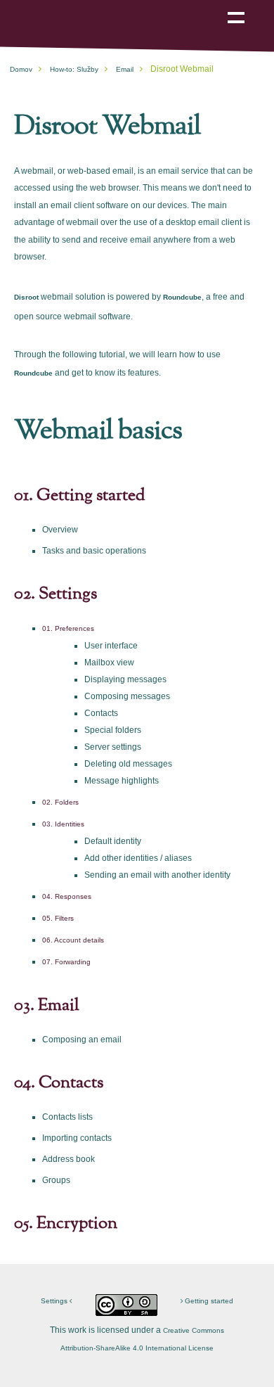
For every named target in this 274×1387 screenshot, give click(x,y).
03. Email (46, 1006)
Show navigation (236, 7)
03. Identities (63, 824)
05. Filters (58, 918)
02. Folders (60, 802)
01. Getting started (79, 496)
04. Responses (66, 896)
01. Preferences (68, 628)
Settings (55, 1301)
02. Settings (55, 594)
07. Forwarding (66, 962)
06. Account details (73, 940)
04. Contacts (58, 1083)
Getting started (208, 1301)
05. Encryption (65, 1224)
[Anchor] (210, 123)
